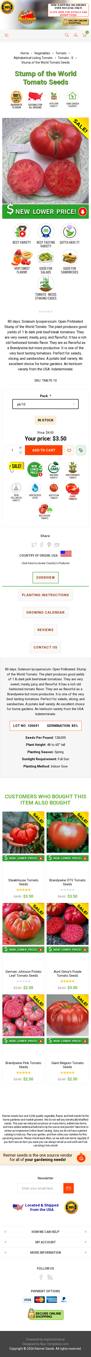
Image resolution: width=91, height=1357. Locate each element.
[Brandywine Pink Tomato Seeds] (23, 1015)
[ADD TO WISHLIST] (69, 450)
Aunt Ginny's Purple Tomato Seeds (68, 974)
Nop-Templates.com (54, 1344)
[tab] (45, 578)
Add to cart (43, 450)
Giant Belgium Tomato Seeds (67, 1065)
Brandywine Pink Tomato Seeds (23, 1065)
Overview (45, 578)
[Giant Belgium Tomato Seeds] (68, 1015)
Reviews (46, 630)
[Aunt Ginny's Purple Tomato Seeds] (68, 924)
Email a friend (57, 544)
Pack (44, 396)
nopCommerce (54, 1339)
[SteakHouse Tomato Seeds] (23, 833)
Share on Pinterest (49, 544)
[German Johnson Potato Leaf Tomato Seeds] (23, 924)
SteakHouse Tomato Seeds (23, 882)
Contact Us (45, 647)
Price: (41, 432)
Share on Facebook (41, 544)
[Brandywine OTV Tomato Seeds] (68, 833)
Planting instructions (45, 595)
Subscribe (68, 1188)
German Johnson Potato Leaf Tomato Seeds (24, 974)
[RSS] (50, 1277)
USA (54, 555)
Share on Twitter (34, 544)
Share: (45, 536)
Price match (81, 450)
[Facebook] (41, 1277)
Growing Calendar (45, 612)
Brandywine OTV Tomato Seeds (67, 882)
